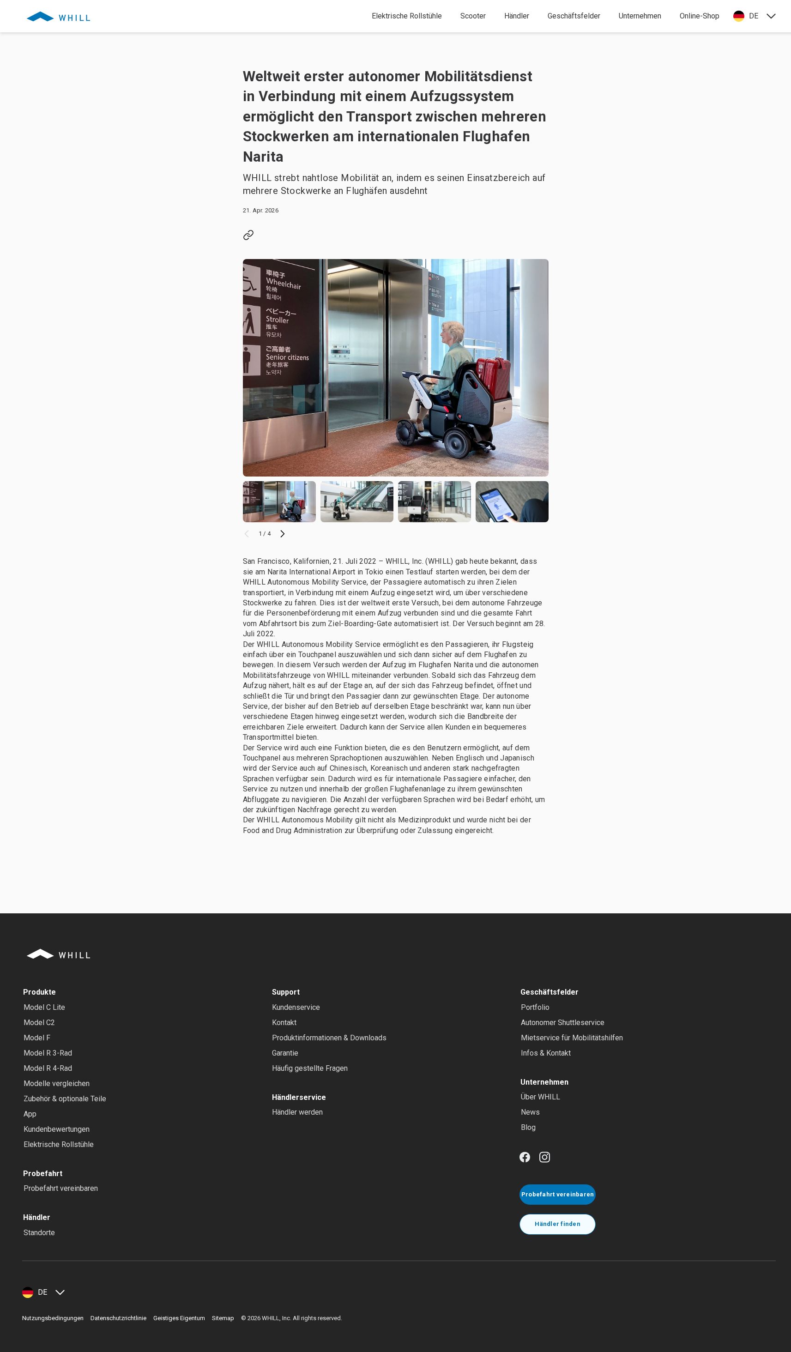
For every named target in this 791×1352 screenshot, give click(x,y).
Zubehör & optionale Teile (65, 1098)
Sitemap (223, 1318)
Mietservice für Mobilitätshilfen (572, 1037)
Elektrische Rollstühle (59, 1144)
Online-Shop (699, 16)
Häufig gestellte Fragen (310, 1068)
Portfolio (535, 1007)
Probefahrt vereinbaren (61, 1188)
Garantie (285, 1053)
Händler (516, 16)
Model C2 (39, 1022)
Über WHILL (540, 1096)
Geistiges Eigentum (179, 1318)
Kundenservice (296, 1007)
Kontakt (284, 1022)
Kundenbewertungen (57, 1129)
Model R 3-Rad (48, 1053)
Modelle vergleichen (57, 1083)
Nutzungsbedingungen (53, 1318)
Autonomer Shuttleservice (562, 1022)
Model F (37, 1037)
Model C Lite (44, 1007)
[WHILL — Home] (58, 16)
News (530, 1112)
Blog (528, 1127)
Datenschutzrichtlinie (118, 1318)
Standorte (39, 1232)
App (30, 1114)
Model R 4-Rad (48, 1068)
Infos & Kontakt (546, 1053)
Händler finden (557, 1223)
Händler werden (297, 1112)
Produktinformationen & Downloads (329, 1037)
